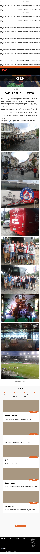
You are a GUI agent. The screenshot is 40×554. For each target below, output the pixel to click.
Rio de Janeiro (19, 69)
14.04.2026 (34, 434)
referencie (15, 66)
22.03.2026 (34, 479)
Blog (33, 69)
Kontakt (36, 69)
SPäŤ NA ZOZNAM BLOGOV (20, 382)
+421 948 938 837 (34, 66)
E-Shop (30, 69)
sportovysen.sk (10, 66)
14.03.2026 (34, 502)
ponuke (27, 121)
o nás (29, 66)
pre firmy (25, 66)
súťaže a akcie (20, 66)
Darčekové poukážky (25, 69)
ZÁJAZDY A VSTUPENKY (13, 69)
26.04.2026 (34, 411)
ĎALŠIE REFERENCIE (20, 526)
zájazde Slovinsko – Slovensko (11, 121)
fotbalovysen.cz (4, 66)
